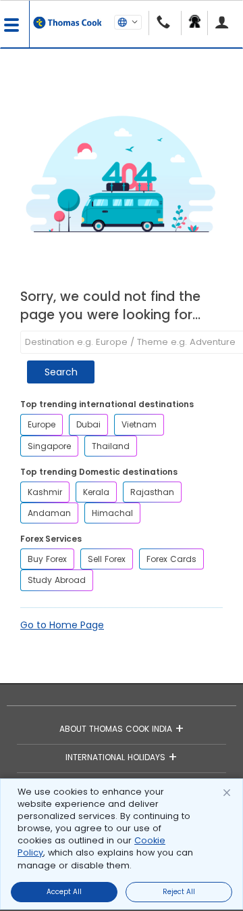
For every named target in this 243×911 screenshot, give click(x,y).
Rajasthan (152, 492)
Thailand (111, 446)
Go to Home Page (62, 625)
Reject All (179, 892)
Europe (41, 424)
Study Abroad (57, 580)
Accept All (64, 892)
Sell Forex (107, 559)
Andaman (49, 513)
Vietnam (139, 424)
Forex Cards (171, 559)
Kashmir (45, 492)
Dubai (88, 424)
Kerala (96, 492)
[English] (128, 21)
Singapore (49, 446)
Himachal (112, 513)
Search (61, 372)
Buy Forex (47, 559)
